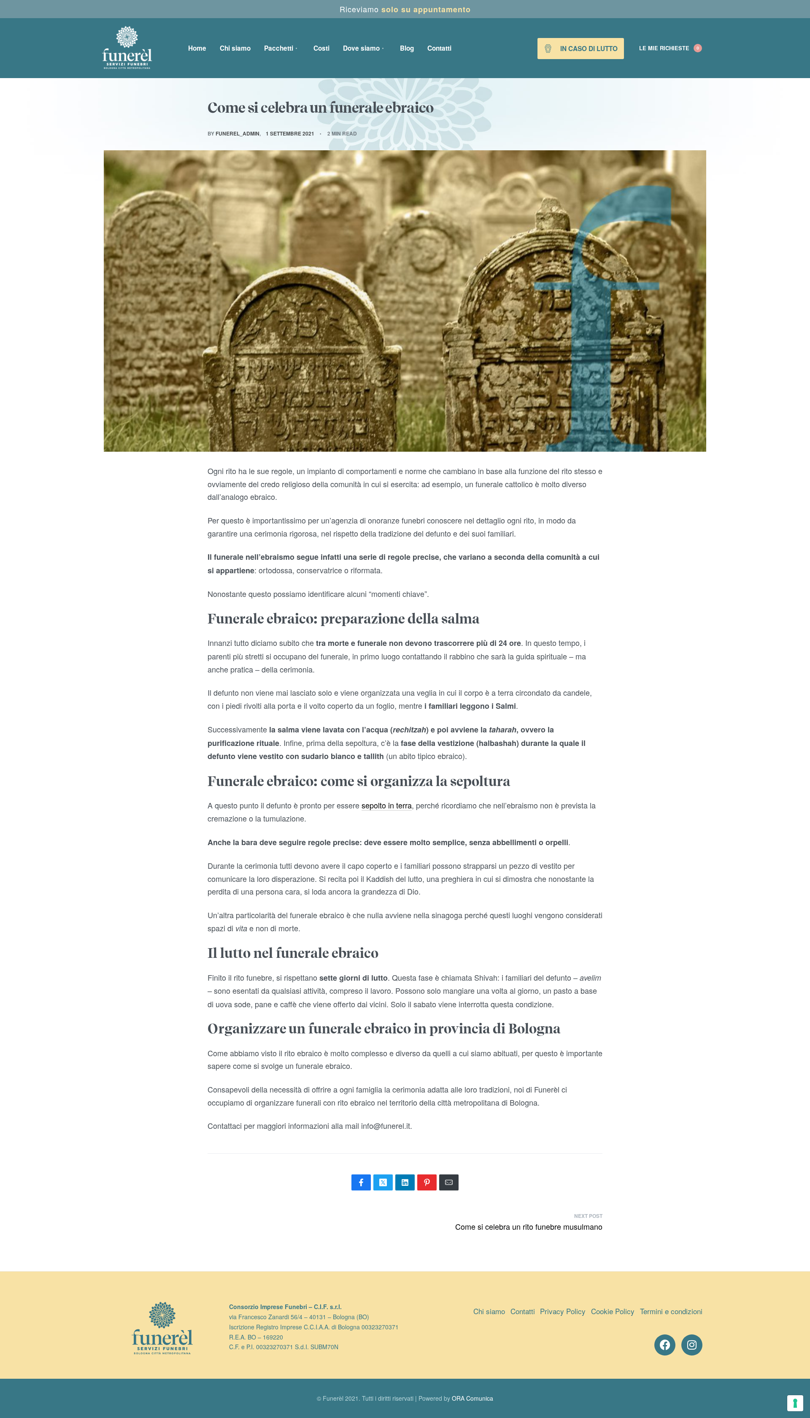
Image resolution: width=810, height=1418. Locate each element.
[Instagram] (691, 1345)
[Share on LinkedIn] (405, 1182)
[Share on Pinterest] (427, 1182)
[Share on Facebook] (361, 1182)
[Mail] (449, 1182)
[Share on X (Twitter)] (383, 1182)
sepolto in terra (387, 805)
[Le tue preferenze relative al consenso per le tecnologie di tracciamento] (795, 1403)
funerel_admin (237, 133)
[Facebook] (664, 1345)
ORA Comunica (472, 1398)
